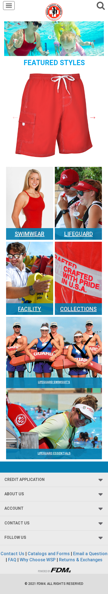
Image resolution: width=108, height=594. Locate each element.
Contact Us (12, 553)
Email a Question (90, 553)
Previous (15, 39)
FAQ (12, 559)
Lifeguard (78, 234)
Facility (29, 309)
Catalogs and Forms (49, 553)
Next (92, 39)
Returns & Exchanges (80, 559)
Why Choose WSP (38, 559)
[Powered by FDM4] (54, 569)
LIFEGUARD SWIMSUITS (54, 382)
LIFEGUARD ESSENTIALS (54, 453)
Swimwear (29, 234)
